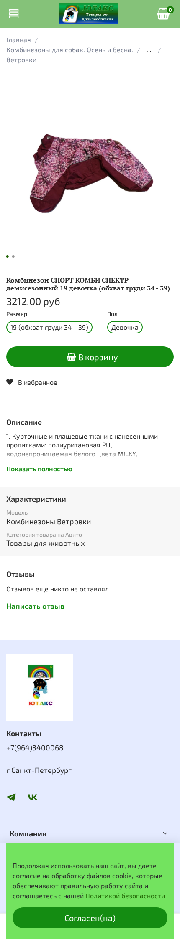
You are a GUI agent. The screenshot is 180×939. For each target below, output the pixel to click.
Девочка (125, 327)
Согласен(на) (90, 918)
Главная (18, 39)
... (149, 49)
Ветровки (21, 59)
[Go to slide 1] (7, 256)
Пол (112, 313)
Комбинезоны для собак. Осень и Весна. (69, 49)
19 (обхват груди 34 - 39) (49, 327)
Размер (16, 313)
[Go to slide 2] (13, 256)
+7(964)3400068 (35, 747)
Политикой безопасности (125, 895)
